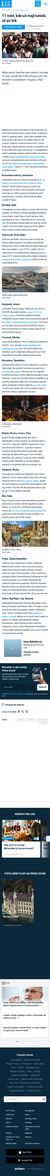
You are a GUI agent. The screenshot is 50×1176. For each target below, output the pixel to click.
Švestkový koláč (34, 1090)
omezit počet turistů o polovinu (16, 259)
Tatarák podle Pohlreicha (31, 1079)
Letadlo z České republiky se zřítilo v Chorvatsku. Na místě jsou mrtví (24, 1016)
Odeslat (43, 687)
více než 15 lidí (39, 385)
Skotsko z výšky (10, 916)
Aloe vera (14, 1083)
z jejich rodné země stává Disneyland (21, 322)
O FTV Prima (10, 1111)
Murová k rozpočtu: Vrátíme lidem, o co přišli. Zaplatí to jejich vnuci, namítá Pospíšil (24, 1029)
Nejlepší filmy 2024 (32, 1060)
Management (30, 1111)
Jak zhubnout (16, 1060)
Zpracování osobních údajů (32, 1128)
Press (27, 1115)
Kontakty (28, 1123)
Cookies (9, 1133)
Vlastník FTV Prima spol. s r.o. (13, 1138)
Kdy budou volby (32, 1067)
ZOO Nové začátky (18, 1071)
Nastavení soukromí (32, 1143)
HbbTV (8, 1123)
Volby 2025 (34, 1075)
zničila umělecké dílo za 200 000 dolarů (27, 156)
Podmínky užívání (12, 1126)
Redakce (28, 1137)
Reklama (9, 1119)
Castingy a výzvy (31, 1119)
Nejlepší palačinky (17, 1090)
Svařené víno (13, 1079)
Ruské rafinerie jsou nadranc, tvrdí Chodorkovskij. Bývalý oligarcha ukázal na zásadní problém (23, 1004)
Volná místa (10, 1115)
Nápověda (28, 1133)
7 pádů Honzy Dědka (19, 1075)
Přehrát (9, 913)
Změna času (38, 1064)
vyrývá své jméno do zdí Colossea (27, 510)
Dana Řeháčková (33, 29)
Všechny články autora (31, 653)
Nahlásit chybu (11, 1143)
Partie (13, 1067)
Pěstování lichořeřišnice (30, 1083)
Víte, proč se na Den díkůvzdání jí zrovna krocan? (19, 847)
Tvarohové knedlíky (35, 1087)
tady (4, 223)
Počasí (21, 1067)
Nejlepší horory (12, 1064)
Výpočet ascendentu (16, 1087)
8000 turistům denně (29, 480)
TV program (26, 1064)
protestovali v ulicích (11, 371)
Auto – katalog (33, 1071)
